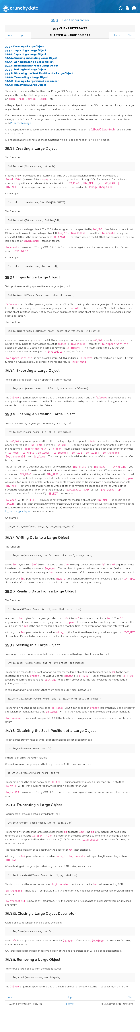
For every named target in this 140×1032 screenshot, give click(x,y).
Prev (9, 35)
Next (130, 35)
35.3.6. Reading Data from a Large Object (31, 65)
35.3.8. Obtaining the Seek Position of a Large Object (39, 73)
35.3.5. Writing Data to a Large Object (29, 61)
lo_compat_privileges (18, 511)
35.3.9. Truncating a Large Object (26, 77)
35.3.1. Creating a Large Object (24, 46)
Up (21, 35)
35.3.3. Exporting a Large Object (25, 54)
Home (116, 35)
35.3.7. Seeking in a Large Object (25, 69)
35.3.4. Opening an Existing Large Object (31, 58)
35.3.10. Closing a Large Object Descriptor (32, 81)
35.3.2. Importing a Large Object (25, 50)
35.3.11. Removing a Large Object (25, 84)
